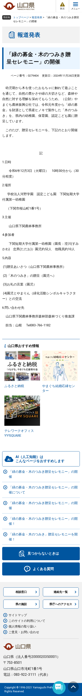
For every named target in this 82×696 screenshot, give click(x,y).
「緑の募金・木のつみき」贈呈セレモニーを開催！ (43, 536)
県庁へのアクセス (60, 604)
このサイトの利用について (27, 620)
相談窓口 (21, 592)
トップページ (21, 17)
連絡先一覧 (61, 592)
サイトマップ (18, 615)
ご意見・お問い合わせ (24, 632)
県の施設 (21, 604)
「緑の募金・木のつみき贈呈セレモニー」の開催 (43, 474)
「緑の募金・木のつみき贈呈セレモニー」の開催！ (43, 521)
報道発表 (37, 17)
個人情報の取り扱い (22, 626)
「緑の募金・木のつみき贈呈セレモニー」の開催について (43, 489)
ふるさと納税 (14, 386)
